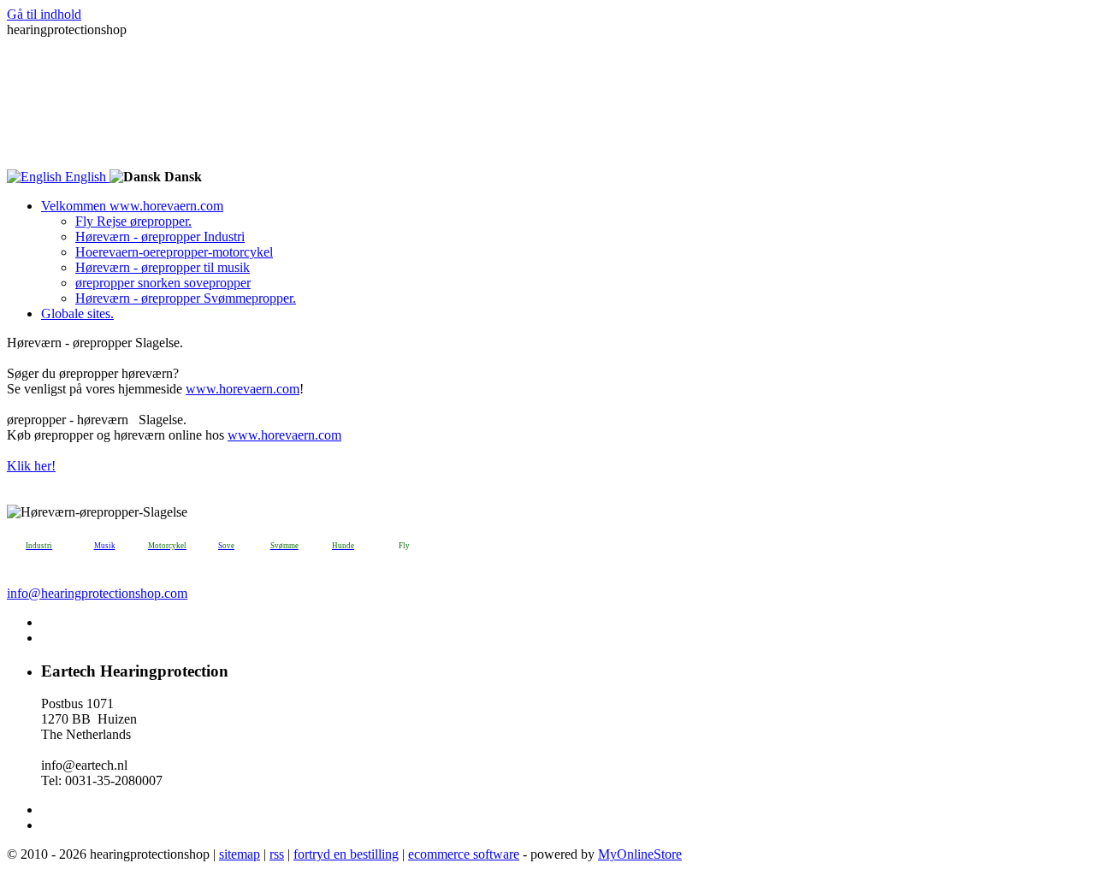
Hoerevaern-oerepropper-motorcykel (174, 252)
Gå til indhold (44, 14)
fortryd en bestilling (346, 854)
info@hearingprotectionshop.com (97, 593)
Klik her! (31, 465)
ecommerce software (463, 854)
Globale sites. (77, 313)
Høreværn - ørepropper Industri (160, 236)
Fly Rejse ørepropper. (133, 221)
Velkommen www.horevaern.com (132, 205)
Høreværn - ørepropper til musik (162, 267)
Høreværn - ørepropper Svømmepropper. (185, 298)
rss (276, 854)
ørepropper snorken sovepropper (163, 282)
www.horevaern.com (242, 388)
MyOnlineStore (640, 854)
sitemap (239, 854)
